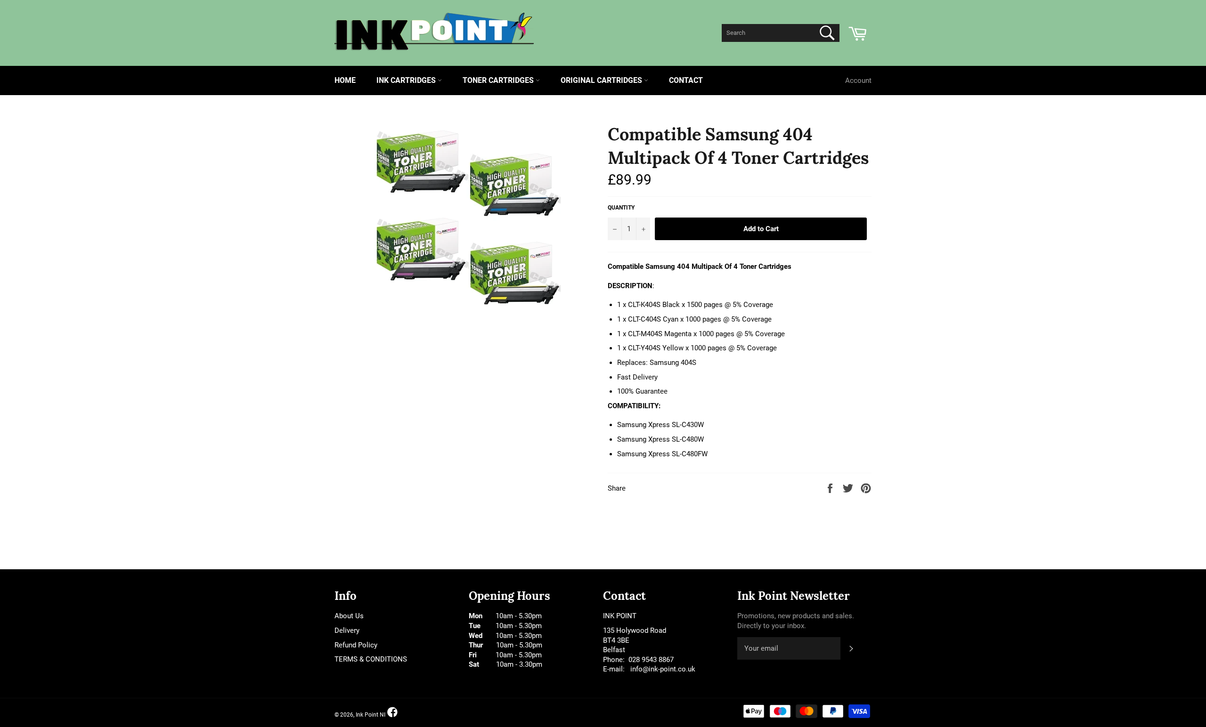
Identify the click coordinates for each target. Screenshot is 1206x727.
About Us (349, 616)
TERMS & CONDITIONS (370, 659)
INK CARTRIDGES (407, 80)
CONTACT (686, 80)
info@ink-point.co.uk (662, 669)
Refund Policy (355, 645)
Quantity (621, 207)
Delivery (346, 630)
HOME (345, 80)
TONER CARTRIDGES (499, 80)
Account (858, 80)
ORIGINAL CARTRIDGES (602, 80)
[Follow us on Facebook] (392, 712)
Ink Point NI (370, 714)
